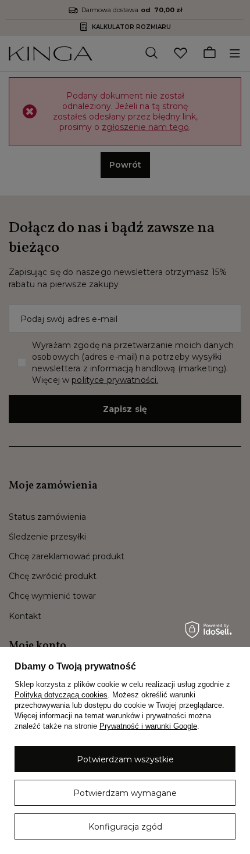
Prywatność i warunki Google (148, 726)
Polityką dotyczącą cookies (61, 694)
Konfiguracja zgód (125, 827)
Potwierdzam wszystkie (125, 759)
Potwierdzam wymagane (125, 793)
